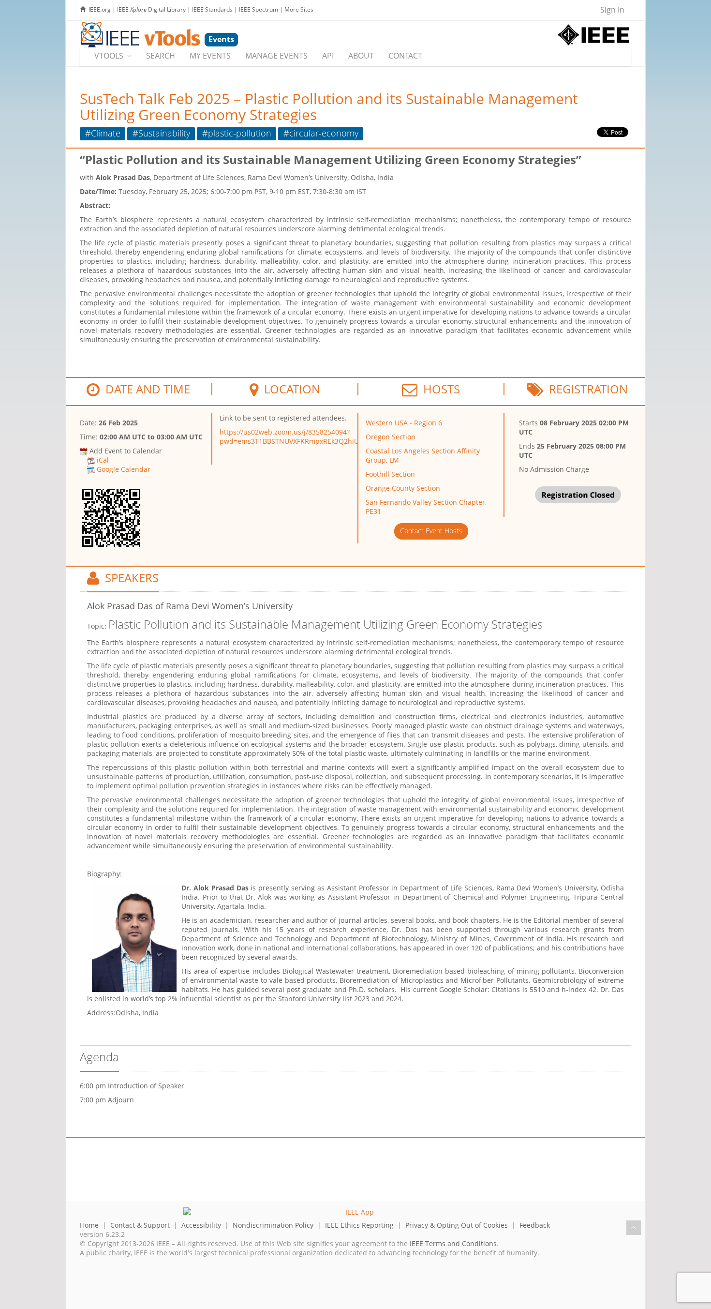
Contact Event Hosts (431, 530)
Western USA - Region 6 (404, 422)
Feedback (534, 1225)
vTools (108, 55)
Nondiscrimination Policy (273, 1225)
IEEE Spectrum (258, 9)
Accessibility (201, 1225)
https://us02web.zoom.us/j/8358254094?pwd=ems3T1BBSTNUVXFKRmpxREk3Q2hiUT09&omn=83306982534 (328, 436)
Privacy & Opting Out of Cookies (456, 1225)
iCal (103, 460)
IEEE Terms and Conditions (453, 1243)
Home (89, 1225)
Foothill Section (390, 474)
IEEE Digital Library (151, 9)
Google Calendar (123, 469)
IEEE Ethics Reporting (359, 1225)
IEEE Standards (212, 9)
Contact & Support (140, 1225)
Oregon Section (390, 436)
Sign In (612, 9)
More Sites (298, 9)
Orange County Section (403, 488)
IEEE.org (100, 9)
